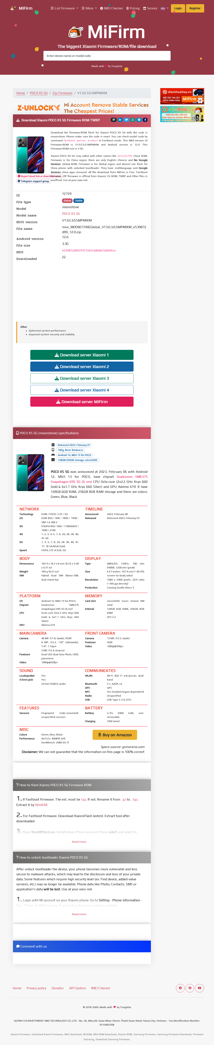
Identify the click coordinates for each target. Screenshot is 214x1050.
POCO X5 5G (39, 93)
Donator (58, 988)
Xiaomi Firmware (20, 1034)
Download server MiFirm (84, 401)
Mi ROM (87, 1034)
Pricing (134, 8)
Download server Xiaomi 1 (84, 354)
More (89, 8)
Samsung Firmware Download (174, 1034)
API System (77, 988)
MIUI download (73, 1034)
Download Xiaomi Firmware (47, 1034)
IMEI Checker (113, 8)
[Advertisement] (82, 290)
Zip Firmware (62, 93)
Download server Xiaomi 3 (84, 378)
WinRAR (41, 805)
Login (178, 8)
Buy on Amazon (117, 734)
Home (20, 93)
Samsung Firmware (144, 1034)
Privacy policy (36, 988)
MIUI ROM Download (104, 1034)
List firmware (65, 8)
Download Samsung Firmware (113, 1039)
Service (151, 8)
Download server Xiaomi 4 (84, 389)
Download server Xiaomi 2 (84, 366)
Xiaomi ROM (125, 1034)
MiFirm (25, 8)
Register (195, 8)
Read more (79, 841)
